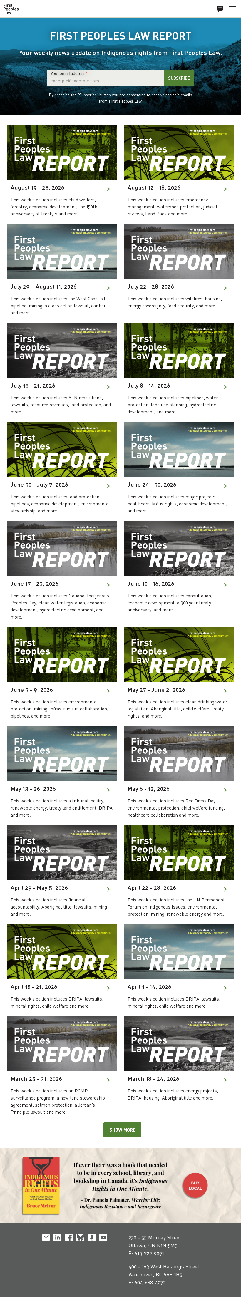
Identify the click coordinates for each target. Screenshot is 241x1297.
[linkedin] (57, 1238)
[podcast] (92, 1238)
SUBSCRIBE (179, 78)
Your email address (69, 73)
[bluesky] (80, 1238)
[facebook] (69, 1238)
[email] (46, 1238)
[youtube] (103, 1238)
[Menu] (232, 9)
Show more (122, 1129)
